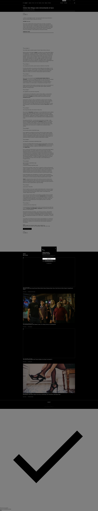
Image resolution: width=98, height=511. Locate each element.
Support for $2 (49, 258)
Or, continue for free (49, 263)
